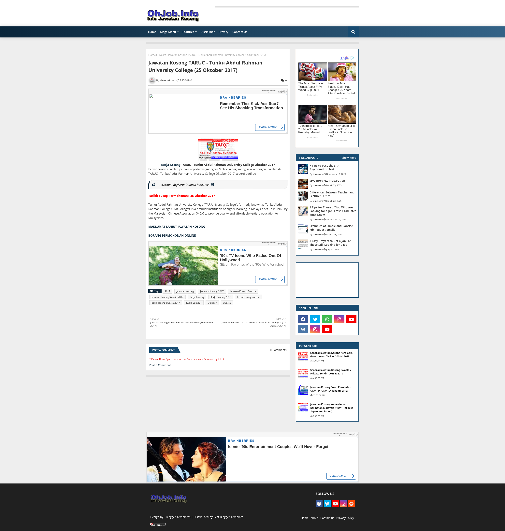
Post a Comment (160, 365)
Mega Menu (168, 32)
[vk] (303, 329)
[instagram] (339, 319)
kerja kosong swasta (248, 297)
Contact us (327, 518)
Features (188, 32)
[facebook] (303, 319)
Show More (349, 158)
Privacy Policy (345, 518)
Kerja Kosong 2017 (220, 297)
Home (152, 32)
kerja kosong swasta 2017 (166, 302)
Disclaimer (208, 32)
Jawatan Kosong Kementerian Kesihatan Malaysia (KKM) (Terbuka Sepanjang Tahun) (332, 407)
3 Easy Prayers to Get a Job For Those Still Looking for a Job (330, 242)
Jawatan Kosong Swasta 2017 (167, 297)
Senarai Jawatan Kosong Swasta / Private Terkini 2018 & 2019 (330, 371)
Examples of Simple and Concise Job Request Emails (331, 227)
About (314, 518)
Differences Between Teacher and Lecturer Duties (332, 194)
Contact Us (239, 32)
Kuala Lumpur (193, 302)
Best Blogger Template (228, 517)
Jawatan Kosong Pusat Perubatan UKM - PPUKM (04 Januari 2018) (330, 388)
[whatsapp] (327, 319)
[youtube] (351, 319)
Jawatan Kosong (185, 291)
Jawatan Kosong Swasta (243, 291)
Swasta (162, 55)
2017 (167, 291)
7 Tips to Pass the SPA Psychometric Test (324, 167)
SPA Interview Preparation (327, 180)
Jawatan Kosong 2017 (212, 291)
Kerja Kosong (170, 165)
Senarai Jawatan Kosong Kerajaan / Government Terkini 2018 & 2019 (332, 354)
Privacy (223, 32)
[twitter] (315, 319)
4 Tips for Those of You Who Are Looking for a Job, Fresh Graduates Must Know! (333, 211)
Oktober (212, 302)
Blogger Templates (178, 517)
